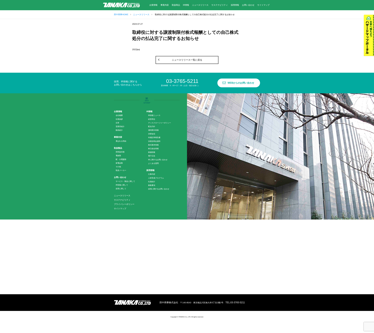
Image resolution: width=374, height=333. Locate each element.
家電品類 (119, 163)
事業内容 (118, 137)
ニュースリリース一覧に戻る (187, 60)
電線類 (118, 156)
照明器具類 (120, 152)
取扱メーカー (121, 170)
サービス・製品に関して (125, 181)
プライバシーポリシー (124, 204)
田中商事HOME (121, 14)
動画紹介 (119, 130)
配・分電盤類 (121, 159)
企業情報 (118, 111)
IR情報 (149, 111)
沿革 (117, 123)
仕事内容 (151, 174)
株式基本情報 (153, 145)
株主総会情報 (153, 149)
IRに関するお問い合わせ (157, 160)
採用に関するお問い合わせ (158, 189)
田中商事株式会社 (121, 5)
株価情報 (151, 152)
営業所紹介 (120, 126)
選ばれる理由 (121, 141)
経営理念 (151, 119)
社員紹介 (151, 182)
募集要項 (151, 185)
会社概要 (119, 115)
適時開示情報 (153, 130)
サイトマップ (120, 208)
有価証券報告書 (154, 137)
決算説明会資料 (154, 141)
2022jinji (136, 49)
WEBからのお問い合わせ (241, 83)
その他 (118, 167)
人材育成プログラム (156, 178)
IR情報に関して (122, 185)
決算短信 (151, 134)
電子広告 (151, 156)
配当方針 (151, 126)
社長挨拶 (119, 119)
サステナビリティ (122, 200)
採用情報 (150, 170)
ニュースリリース (141, 14)
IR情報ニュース (154, 115)
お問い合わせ (120, 177)
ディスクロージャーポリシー (159, 123)
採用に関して (121, 189)
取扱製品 (118, 148)
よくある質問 (153, 163)
